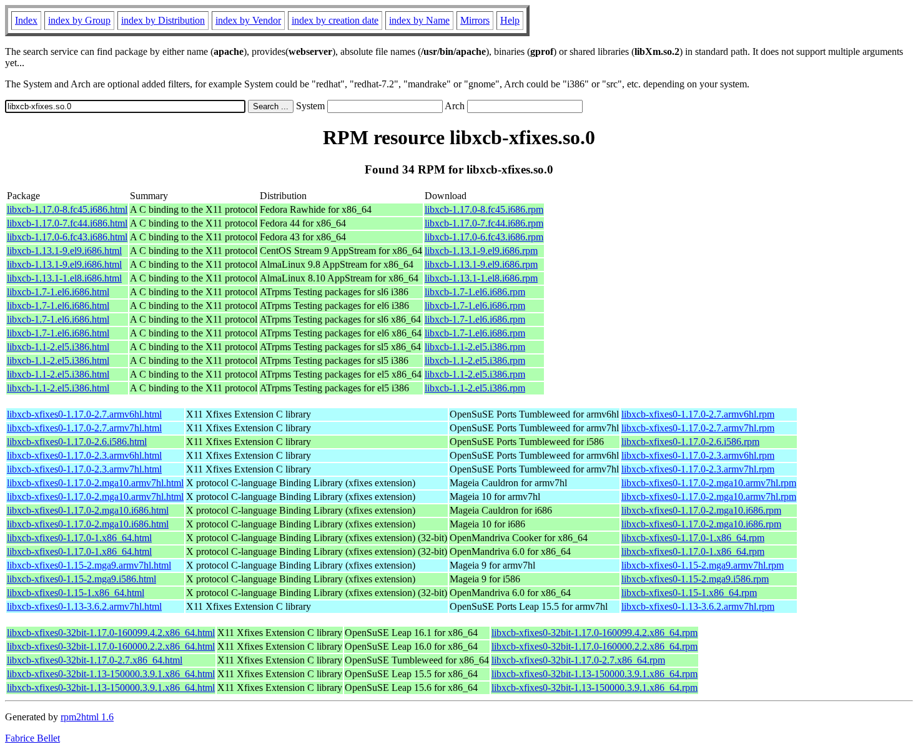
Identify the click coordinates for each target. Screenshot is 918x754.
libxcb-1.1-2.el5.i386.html (58, 346)
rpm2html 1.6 (87, 717)
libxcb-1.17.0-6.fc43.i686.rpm (484, 237)
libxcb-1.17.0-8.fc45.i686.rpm (484, 209)
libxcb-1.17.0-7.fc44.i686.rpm (484, 223)
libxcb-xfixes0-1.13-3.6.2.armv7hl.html (84, 606)
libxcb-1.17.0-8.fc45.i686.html (67, 209)
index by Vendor (248, 20)
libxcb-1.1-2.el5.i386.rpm (475, 346)
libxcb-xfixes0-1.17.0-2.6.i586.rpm (690, 441)
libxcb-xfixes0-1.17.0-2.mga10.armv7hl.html (95, 482)
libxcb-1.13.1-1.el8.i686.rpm (481, 278)
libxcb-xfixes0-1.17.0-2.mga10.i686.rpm (701, 510)
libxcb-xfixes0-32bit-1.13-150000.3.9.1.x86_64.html (111, 673)
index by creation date (335, 20)
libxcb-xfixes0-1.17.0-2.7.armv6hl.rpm (697, 414)
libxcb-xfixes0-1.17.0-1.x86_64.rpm (692, 537)
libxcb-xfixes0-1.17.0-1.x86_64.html (79, 537)
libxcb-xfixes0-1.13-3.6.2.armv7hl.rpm (697, 606)
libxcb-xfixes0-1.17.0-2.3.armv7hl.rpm (697, 469)
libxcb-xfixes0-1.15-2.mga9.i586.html (81, 579)
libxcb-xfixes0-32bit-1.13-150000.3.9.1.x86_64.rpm (594, 673)
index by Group (79, 20)
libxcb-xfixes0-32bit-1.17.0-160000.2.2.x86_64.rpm (594, 646)
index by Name (419, 20)
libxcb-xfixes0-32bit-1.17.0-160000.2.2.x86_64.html (111, 646)
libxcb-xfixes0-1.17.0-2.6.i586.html (77, 441)
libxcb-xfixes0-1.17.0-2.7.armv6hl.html (84, 414)
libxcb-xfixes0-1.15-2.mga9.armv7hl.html (89, 565)
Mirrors (475, 20)
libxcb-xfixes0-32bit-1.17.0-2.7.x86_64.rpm (578, 660)
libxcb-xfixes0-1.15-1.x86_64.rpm (689, 592)
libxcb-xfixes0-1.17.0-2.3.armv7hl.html (84, 469)
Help (510, 20)
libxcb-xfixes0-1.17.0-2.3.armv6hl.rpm (697, 455)
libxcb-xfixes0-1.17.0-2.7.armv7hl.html (84, 428)
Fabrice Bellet (32, 738)
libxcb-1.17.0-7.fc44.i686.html (67, 223)
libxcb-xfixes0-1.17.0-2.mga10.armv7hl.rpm (708, 482)
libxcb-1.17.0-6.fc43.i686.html (67, 237)
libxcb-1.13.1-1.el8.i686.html (64, 278)
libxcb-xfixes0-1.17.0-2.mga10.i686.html (88, 510)
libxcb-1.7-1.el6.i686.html (58, 291)
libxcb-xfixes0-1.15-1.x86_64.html (75, 592)
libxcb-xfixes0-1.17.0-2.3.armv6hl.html (84, 455)
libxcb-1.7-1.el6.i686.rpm (475, 291)
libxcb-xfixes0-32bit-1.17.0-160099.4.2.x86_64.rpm (594, 632)
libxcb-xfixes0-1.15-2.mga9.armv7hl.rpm (702, 565)
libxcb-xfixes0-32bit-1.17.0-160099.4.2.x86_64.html (111, 632)
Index (26, 20)
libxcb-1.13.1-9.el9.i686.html (64, 250)
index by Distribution (163, 20)
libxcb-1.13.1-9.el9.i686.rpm (481, 250)
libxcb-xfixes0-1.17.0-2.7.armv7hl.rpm (697, 428)
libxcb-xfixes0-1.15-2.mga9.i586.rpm (695, 579)
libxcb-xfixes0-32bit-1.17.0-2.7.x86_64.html (94, 660)
